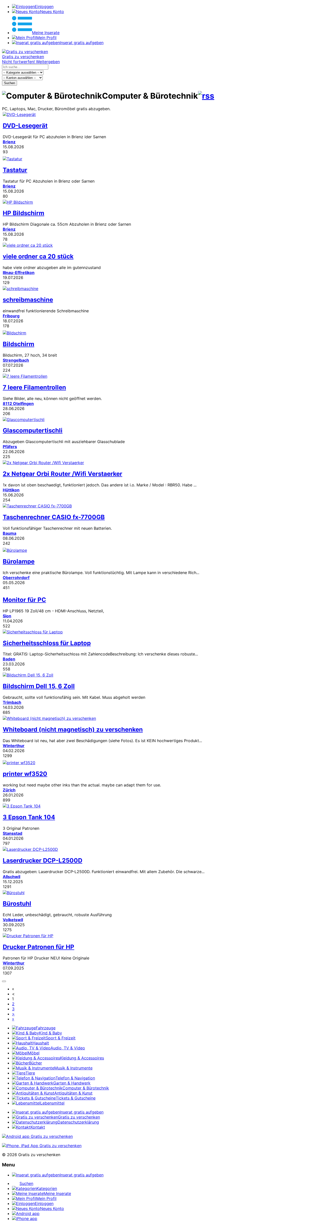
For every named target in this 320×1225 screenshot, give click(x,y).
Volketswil (13, 919)
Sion (7, 615)
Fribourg (11, 315)
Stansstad (12, 833)
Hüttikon (11, 489)
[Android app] (37, 1136)
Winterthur (13, 745)
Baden (9, 658)
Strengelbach (16, 360)
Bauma (9, 533)
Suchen (9, 83)
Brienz (9, 141)
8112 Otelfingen (18, 403)
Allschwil (11, 876)
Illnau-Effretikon (18, 272)
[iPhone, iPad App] (42, 1145)
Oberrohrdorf (16, 577)
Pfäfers (10, 446)
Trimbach (12, 702)
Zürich (9, 789)
